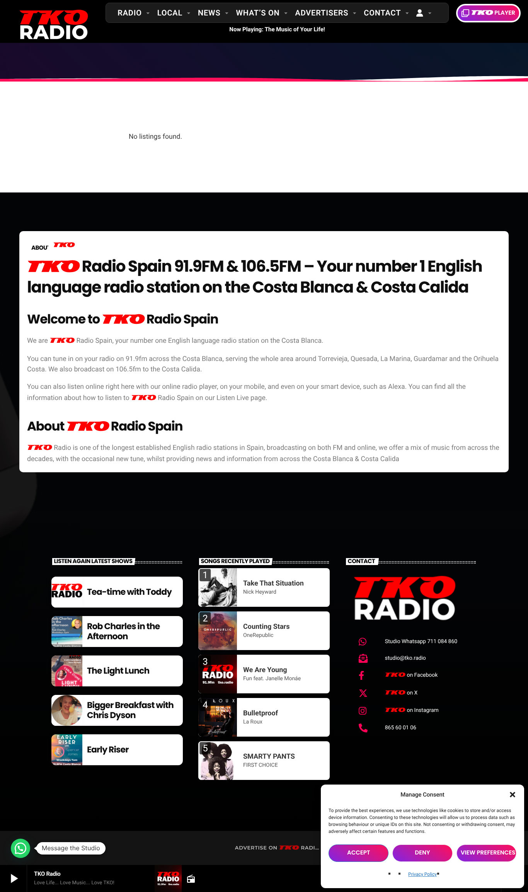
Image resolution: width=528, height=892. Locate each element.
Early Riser (108, 750)
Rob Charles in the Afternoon (123, 631)
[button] (512, 794)
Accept (358, 853)
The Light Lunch (118, 671)
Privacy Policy (422, 874)
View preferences (488, 853)
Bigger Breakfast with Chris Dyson (130, 710)
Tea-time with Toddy (129, 592)
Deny (422, 853)
